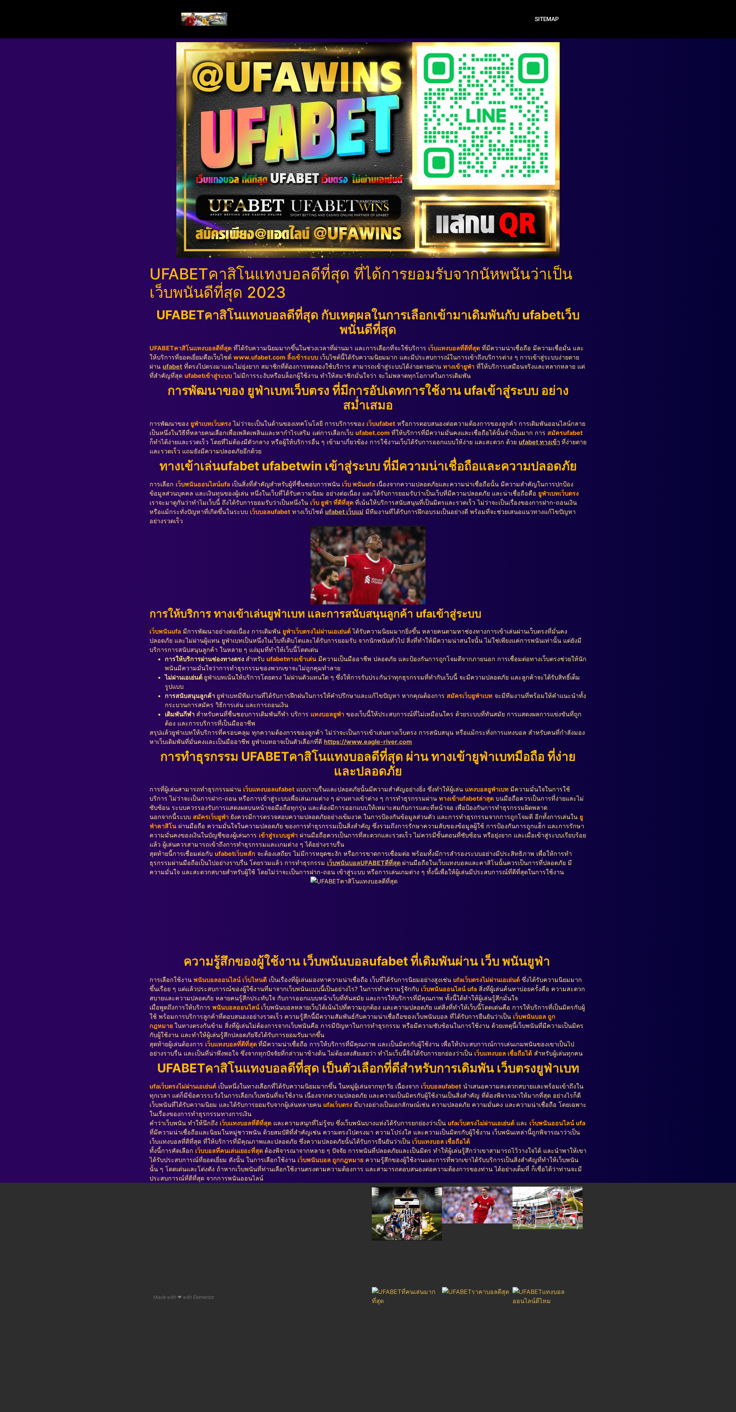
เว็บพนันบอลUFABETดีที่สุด (364, 863)
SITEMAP (547, 19)
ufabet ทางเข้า (539, 442)
